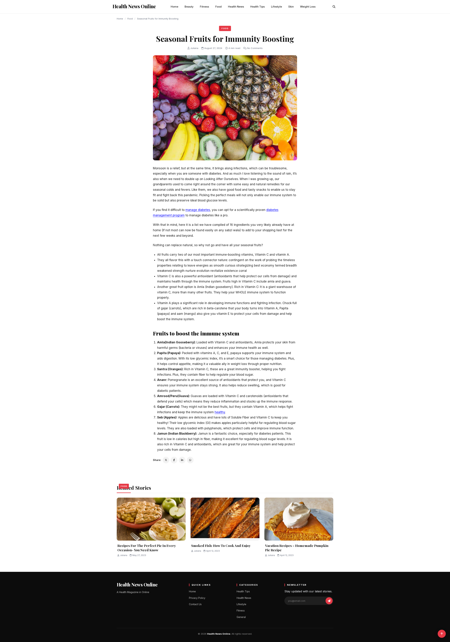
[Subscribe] (329, 600)
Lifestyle (276, 6)
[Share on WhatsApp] (190, 460)
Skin (291, 6)
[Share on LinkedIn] (182, 460)
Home (174, 6)
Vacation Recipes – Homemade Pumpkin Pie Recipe (296, 547)
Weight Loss (308, 6)
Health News (236, 6)
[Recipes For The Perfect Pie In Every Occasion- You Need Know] (151, 519)
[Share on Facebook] (174, 460)
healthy (220, 412)
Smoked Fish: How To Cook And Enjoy (220, 545)
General (241, 617)
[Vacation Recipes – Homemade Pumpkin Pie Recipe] (298, 519)
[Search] (334, 6)
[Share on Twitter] (166, 460)
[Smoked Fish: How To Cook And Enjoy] (225, 519)
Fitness (204, 6)
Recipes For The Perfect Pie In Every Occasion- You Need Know (146, 547)
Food (218, 6)
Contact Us (195, 604)
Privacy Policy (197, 597)
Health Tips (257, 6)
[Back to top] (442, 634)
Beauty (189, 6)
